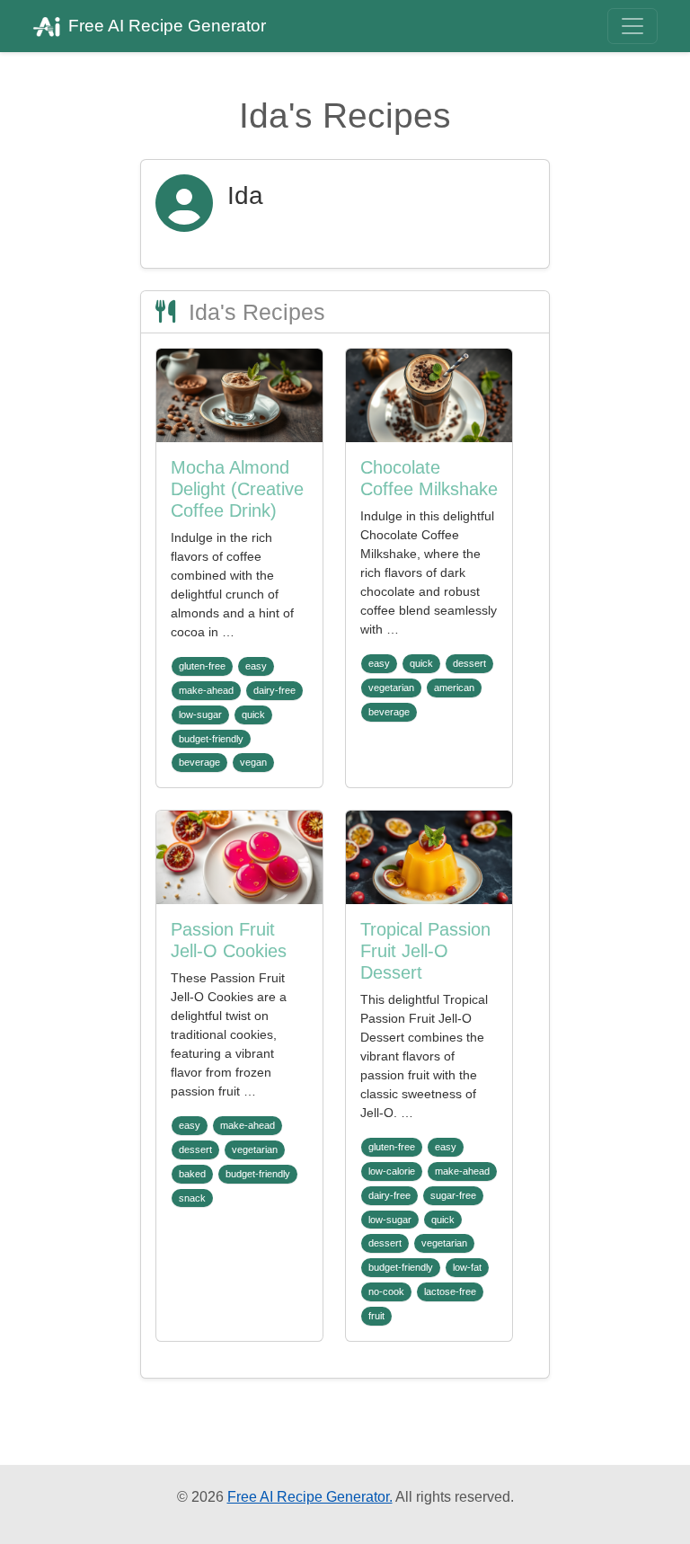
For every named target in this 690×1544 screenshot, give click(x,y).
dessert (469, 663)
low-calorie (391, 1171)
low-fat (467, 1267)
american (454, 687)
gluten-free (202, 666)
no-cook (386, 1291)
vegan (253, 762)
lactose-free (450, 1291)
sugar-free (453, 1195)
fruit (376, 1315)
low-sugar (200, 714)
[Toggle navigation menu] (632, 26)
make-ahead (206, 690)
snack (192, 1198)
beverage (199, 762)
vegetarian (391, 687)
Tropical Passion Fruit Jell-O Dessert (425, 950)
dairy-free (274, 690)
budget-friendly (211, 738)
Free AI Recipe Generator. (310, 1496)
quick (253, 714)
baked (192, 1173)
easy (256, 666)
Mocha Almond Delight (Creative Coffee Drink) (237, 488)
